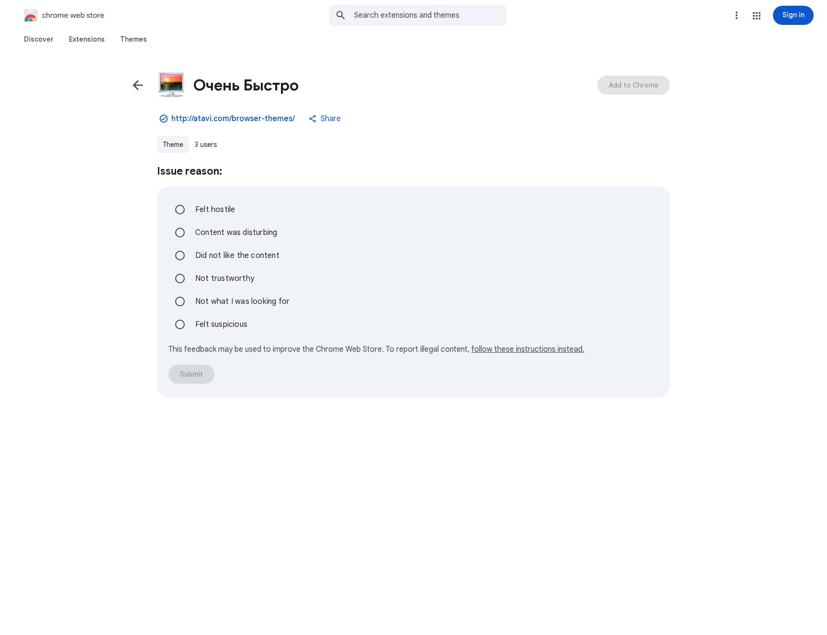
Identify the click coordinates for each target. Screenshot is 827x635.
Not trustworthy (224, 278)
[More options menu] (736, 15)
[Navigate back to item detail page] (137, 85)
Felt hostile (215, 209)
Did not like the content (237, 255)
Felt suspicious (221, 324)
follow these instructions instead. (527, 349)
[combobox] (430, 15)
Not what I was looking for (242, 301)
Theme (173, 144)
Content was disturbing (236, 232)
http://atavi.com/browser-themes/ (233, 118)
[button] (756, 15)
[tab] (38, 39)
